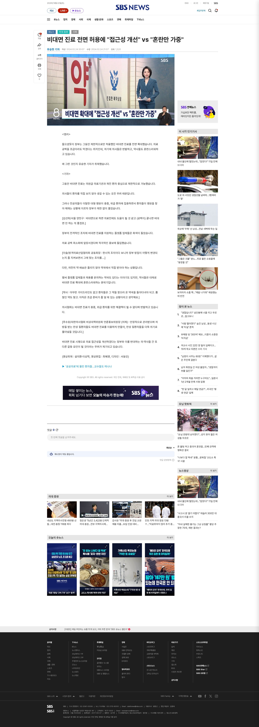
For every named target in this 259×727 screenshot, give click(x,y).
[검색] (210, 10)
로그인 (196, 3)
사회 (81, 19)
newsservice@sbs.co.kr (130, 711)
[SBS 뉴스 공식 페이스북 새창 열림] (205, 696)
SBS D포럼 (200, 672)
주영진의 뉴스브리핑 (79, 661)
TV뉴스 (140, 19)
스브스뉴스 (151, 665)
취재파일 (129, 19)
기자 (173, 661)
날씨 (173, 647)
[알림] (216, 10)
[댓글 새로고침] (57, 430)
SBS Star (200, 669)
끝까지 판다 (126, 674)
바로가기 (174, 641)
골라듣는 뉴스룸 (103, 663)
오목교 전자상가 (152, 674)
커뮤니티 (199, 654)
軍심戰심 (100, 647)
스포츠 (110, 19)
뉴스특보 (75, 675)
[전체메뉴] (48, 19)
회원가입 (206, 3)
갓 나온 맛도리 (152, 670)
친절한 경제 (126, 654)
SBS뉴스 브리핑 (103, 670)
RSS (173, 668)
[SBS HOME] (215, 3)
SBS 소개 (52, 696)
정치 (65, 19)
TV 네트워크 (52, 675)
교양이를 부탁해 (152, 654)
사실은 (124, 647)
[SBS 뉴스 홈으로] (132, 7)
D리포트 (125, 661)
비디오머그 (151, 641)
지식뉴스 (199, 647)
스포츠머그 (151, 647)
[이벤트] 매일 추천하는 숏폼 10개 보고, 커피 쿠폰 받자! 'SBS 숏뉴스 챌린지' (96, 628)
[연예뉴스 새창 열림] (197, 111)
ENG (187, 3)
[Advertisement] (110, 477)
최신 (48, 647)
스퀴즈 (198, 657)
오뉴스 (74, 665)
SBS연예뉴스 (201, 665)
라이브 (173, 654)
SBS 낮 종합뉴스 (103, 674)
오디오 (99, 658)
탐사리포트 (126, 668)
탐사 (123, 677)
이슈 (48, 679)
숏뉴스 (173, 657)
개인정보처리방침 (106, 696)
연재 (123, 641)
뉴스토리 (75, 672)
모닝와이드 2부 (77, 657)
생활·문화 (98, 19)
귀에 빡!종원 (151, 650)
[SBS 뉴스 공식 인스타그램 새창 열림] (216, 696)
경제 (73, 19)
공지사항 (174, 680)
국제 (89, 19)
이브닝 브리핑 (102, 650)
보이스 (99, 666)
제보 (173, 650)
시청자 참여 (69, 696)
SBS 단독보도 (127, 650)
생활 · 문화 (51, 665)
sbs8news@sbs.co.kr (135, 706)
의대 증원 (63, 32)
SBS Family (167, 696)
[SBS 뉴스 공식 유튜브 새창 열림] (199, 696)
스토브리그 (151, 657)
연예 (119, 19)
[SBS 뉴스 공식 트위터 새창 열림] (210, 696)
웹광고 (81, 696)
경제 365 (125, 657)
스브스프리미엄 (202, 641)
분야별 (49, 641)
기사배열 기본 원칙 (156, 713)
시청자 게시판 (176, 672)
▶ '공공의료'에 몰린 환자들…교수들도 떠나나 (87, 366)
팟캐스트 (199, 650)
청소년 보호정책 (172, 713)
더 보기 (169, 496)
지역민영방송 (185, 696)
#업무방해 (201, 10)
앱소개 (173, 665)
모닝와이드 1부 (77, 654)
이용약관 (92, 696)
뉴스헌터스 (76, 650)
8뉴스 (57, 19)
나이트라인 (76, 668)
